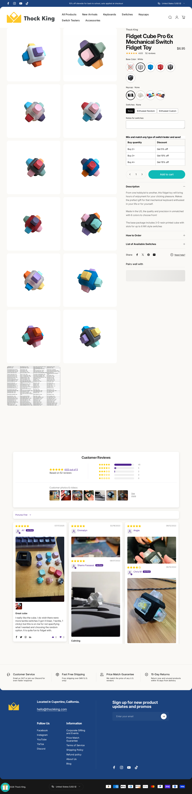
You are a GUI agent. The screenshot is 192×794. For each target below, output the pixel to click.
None (130, 111)
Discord (41, 748)
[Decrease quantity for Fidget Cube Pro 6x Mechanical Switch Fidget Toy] (129, 174)
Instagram (42, 734)
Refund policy (73, 754)
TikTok (40, 744)
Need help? (180, 255)
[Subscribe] (164, 716)
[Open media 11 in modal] (33, 336)
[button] (104, 465)
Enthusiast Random (146, 111)
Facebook (42, 730)
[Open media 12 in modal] (90, 336)
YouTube (41, 739)
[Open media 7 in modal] (90, 224)
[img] (22, 526)
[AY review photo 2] (18, 606)
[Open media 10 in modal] (90, 280)
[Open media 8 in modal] (33, 280)
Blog (68, 763)
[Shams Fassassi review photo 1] (95, 604)
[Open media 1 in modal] (90, 54)
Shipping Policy (74, 749)
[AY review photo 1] (40, 569)
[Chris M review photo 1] (151, 610)
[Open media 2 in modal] (33, 111)
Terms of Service (75, 745)
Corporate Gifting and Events (75, 732)
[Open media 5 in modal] (90, 167)
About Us (71, 759)
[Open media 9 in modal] (33, 54)
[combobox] (171, 3)
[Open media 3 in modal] (90, 111)
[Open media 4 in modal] (33, 167)
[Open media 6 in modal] (33, 224)
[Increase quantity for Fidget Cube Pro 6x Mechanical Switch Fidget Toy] (142, 174)
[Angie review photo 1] (151, 561)
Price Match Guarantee (72, 739)
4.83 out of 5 (71, 469)
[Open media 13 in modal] (33, 386)
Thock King (132, 29)
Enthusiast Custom (167, 111)
